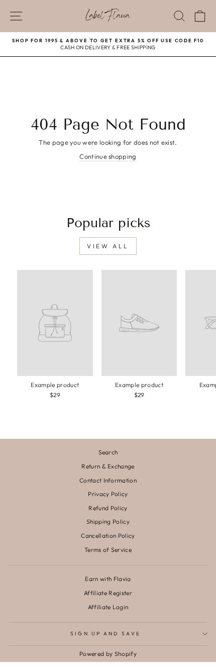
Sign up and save (105, 633)
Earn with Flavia (108, 579)
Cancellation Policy (108, 535)
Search (108, 452)
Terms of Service (108, 549)
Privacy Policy (108, 494)
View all (108, 246)
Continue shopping (107, 156)
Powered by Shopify (108, 653)
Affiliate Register (108, 593)
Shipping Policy (108, 521)
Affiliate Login (108, 607)
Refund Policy (107, 508)
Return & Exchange (107, 466)
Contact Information (108, 480)
